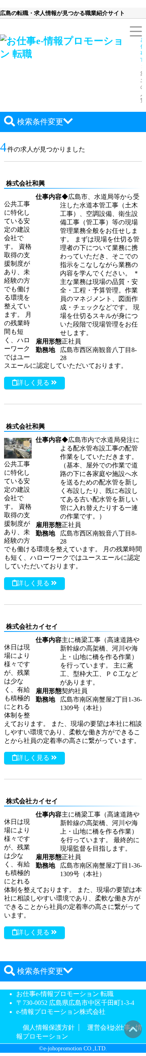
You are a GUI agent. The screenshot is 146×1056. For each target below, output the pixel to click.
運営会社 (100, 1027)
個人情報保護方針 (49, 1027)
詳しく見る (34, 382)
